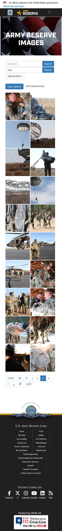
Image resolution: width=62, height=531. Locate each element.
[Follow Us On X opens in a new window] (17, 494)
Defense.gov (41, 450)
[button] (15, 6)
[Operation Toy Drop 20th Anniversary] (17, 106)
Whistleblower (41, 443)
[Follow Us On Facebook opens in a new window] (9, 494)
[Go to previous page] (26, 378)
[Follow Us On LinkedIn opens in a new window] (42, 494)
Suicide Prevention (30, 469)
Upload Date (14, 76)
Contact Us (21, 443)
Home (21, 431)
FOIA (41, 431)
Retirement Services (30, 462)
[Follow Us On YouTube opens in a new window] (34, 494)
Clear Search (14, 86)
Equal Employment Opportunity (30, 458)
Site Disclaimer (22, 450)
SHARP (30, 466)
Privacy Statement (21, 446)
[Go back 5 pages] (20, 378)
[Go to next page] (14, 384)
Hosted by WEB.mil (29, 513)
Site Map (21, 435)
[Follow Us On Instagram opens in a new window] (26, 494)
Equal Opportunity (30, 454)
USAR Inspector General (31, 473)
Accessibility (22, 439)
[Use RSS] (50, 494)
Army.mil (41, 446)
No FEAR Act (41, 439)
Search (48, 63)
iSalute (41, 435)
